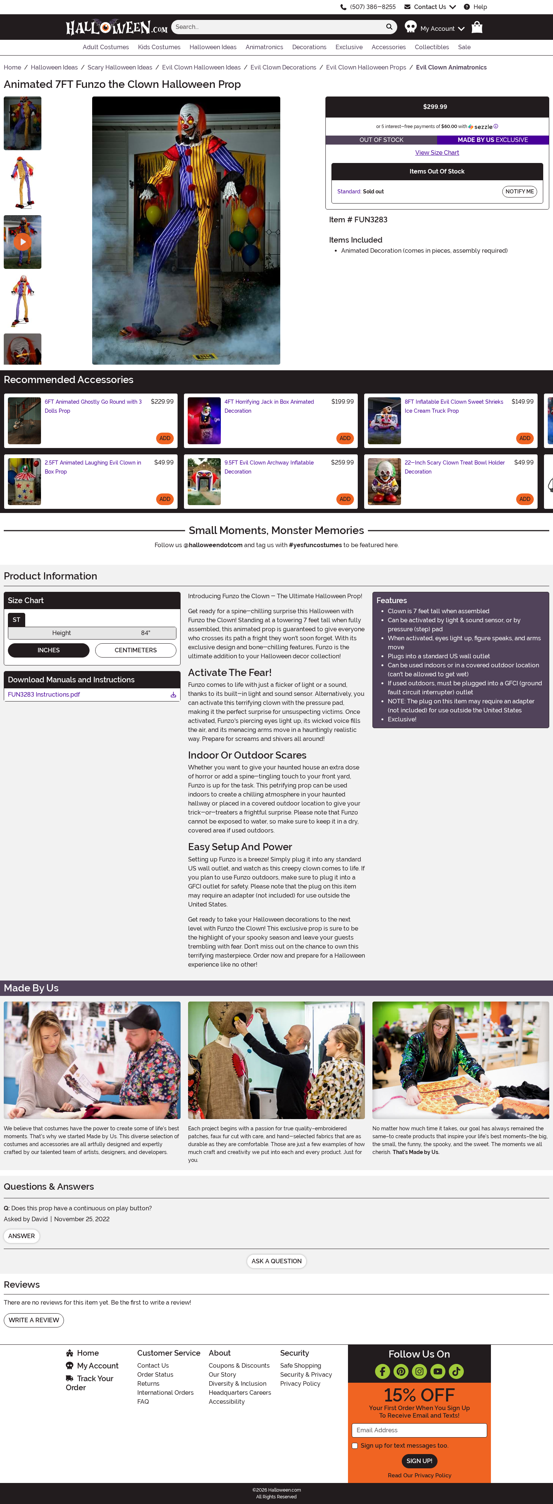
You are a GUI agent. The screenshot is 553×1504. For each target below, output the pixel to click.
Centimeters (136, 650)
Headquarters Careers (240, 1392)
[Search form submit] (389, 27)
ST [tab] (16, 619)
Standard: (349, 192)
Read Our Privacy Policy (419, 1475)
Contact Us (430, 7)
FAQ (143, 1401)
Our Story (222, 1374)
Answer (21, 1236)
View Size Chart (437, 152)
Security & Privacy (306, 1374)
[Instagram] (419, 1371)
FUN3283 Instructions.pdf (44, 695)
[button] (434, 26)
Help (480, 7)
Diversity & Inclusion (237, 1383)
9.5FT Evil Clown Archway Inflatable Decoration (269, 467)
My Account (97, 1365)
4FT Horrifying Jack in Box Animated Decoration (269, 406)
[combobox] (276, 27)
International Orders (165, 1392)
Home (88, 1353)
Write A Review (34, 1320)
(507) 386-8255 (373, 7)
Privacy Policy (300, 1383)
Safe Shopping (300, 1365)
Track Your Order (89, 1383)
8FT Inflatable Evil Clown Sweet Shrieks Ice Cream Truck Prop (454, 406)
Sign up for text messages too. (404, 1445)
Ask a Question (277, 1261)
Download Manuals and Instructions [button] (71, 679)
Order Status (155, 1374)
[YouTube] (437, 1371)
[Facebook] (382, 1371)
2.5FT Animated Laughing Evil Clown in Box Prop (93, 467)
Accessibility (227, 1401)
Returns (148, 1383)
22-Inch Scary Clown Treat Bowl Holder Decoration (455, 467)
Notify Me (520, 192)
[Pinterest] (401, 1371)
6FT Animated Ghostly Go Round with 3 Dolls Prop (93, 406)
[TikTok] (456, 1371)
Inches (49, 650)
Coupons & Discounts (239, 1365)
